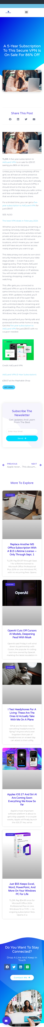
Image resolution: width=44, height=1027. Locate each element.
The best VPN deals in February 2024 (20, 221)
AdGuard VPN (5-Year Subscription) (19, 374)
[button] (26, 12)
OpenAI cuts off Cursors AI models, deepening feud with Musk (22, 634)
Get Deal (8, 387)
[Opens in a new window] (18, 359)
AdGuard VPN (9, 162)
